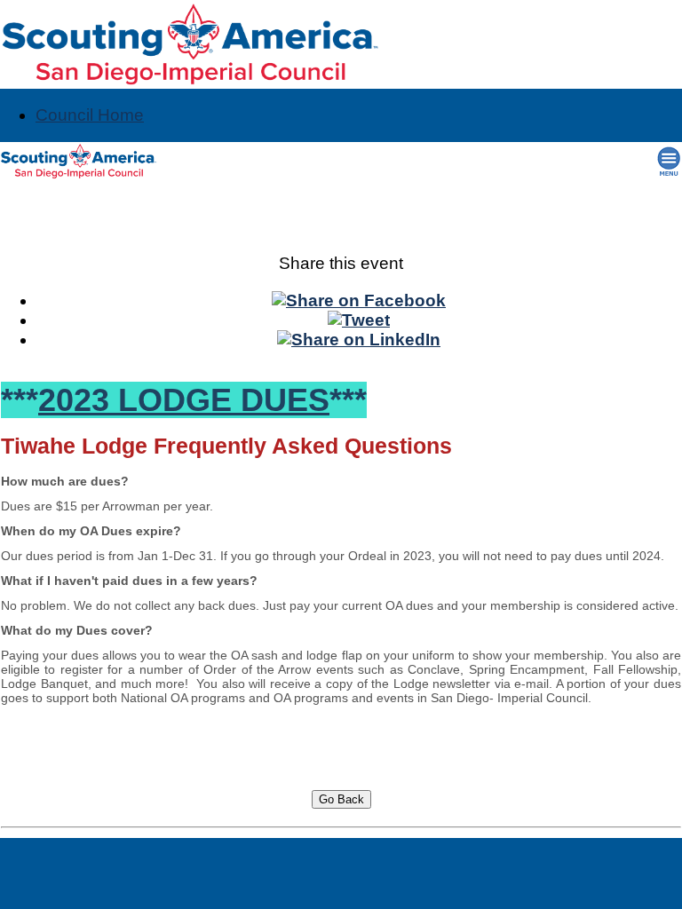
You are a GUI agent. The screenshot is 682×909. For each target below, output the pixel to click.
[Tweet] (359, 320)
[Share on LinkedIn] (358, 339)
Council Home (90, 115)
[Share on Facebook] (359, 300)
